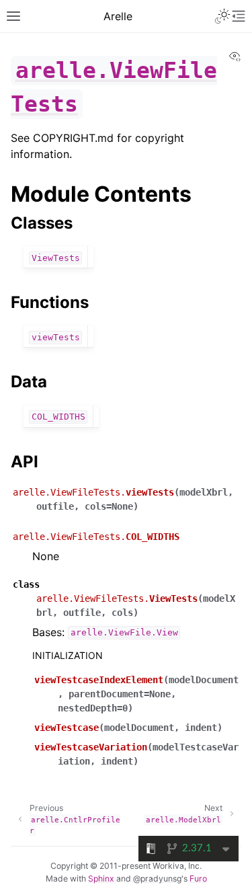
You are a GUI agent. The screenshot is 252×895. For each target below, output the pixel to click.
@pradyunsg (157, 878)
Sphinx (101, 878)
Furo (198, 878)
